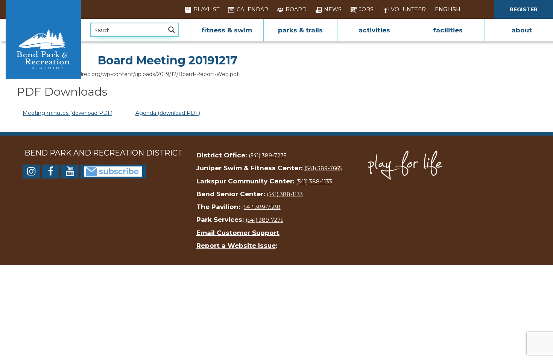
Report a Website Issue (236, 245)
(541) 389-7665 (323, 168)
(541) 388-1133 (314, 181)
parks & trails (300, 30)
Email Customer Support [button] (238, 232)
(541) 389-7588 (261, 207)
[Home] (43, 39)
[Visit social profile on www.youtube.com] (70, 172)
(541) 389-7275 (267, 155)
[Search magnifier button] (171, 29)
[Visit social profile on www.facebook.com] (50, 172)
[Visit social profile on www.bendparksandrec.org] (113, 171)
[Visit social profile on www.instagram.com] (31, 172)
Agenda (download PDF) (167, 113)
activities (374, 30)
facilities (448, 30)
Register (524, 9)
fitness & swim (227, 30)
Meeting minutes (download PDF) (67, 113)
